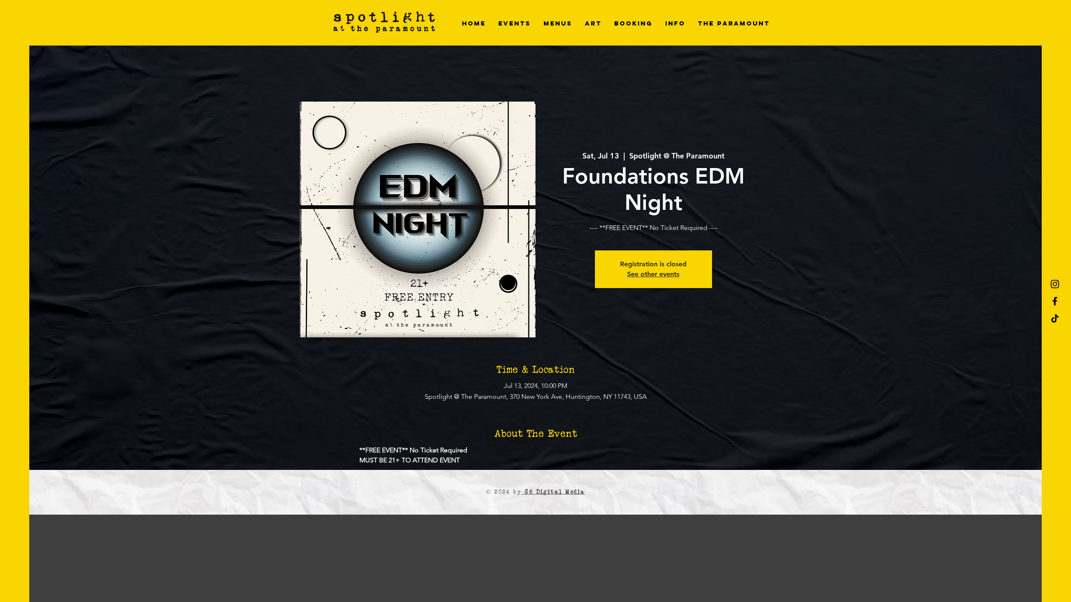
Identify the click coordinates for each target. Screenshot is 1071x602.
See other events (653, 274)
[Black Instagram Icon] (1055, 284)
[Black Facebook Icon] (1055, 301)
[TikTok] (1055, 318)
